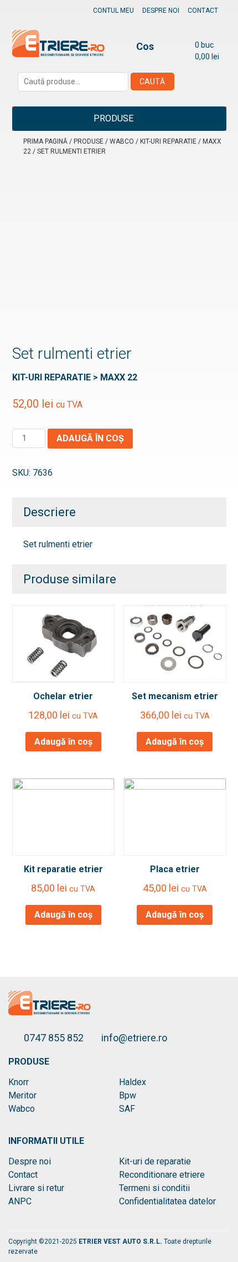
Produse (113, 118)
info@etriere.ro (134, 1038)
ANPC (20, 1201)
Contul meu (113, 10)
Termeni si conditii (154, 1188)
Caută (152, 81)
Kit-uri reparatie (168, 141)
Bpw (127, 1095)
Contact (203, 10)
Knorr (18, 1082)
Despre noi (160, 10)
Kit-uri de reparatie (155, 1161)
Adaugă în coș (90, 438)
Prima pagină (45, 141)
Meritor (22, 1095)
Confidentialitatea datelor (167, 1201)
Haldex (132, 1082)
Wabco (122, 141)
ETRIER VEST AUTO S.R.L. (121, 1241)
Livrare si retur (36, 1188)
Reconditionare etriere (162, 1174)
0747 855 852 (55, 1038)
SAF (127, 1108)
